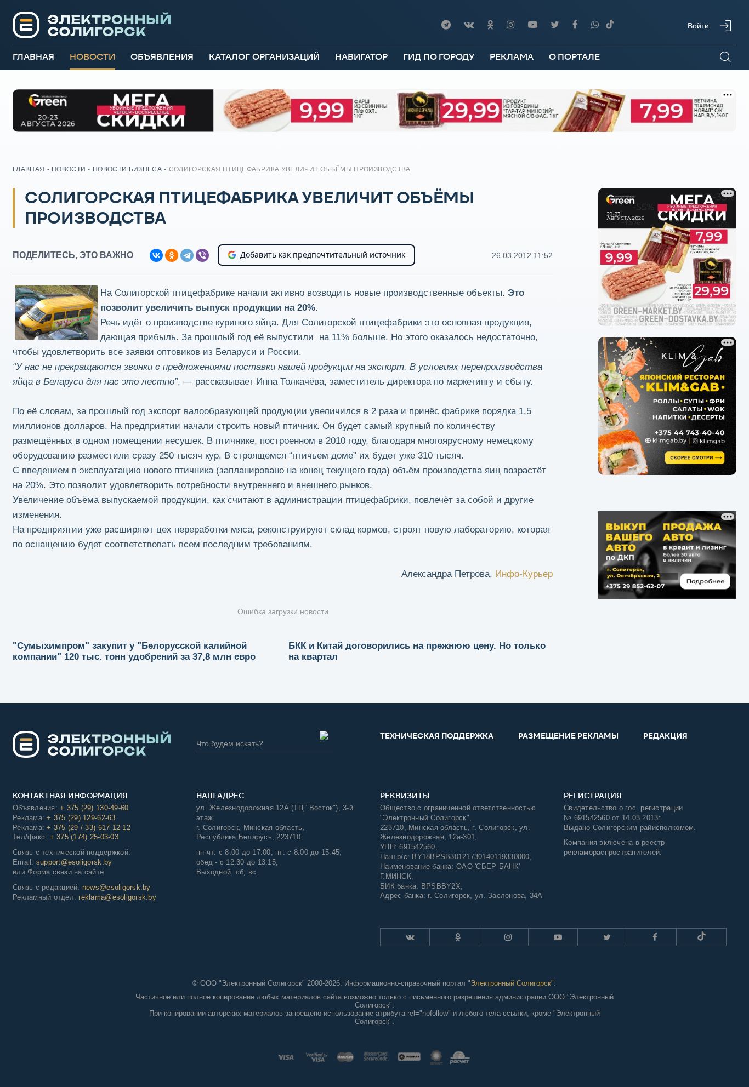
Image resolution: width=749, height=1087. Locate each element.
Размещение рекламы (568, 736)
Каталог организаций (264, 56)
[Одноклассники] (490, 25)
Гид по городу (438, 56)
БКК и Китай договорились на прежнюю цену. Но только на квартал (417, 651)
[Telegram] (446, 25)
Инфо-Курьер (524, 574)
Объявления (162, 56)
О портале (574, 56)
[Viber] (595, 25)
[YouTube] (532, 25)
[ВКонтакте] (156, 255)
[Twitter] (555, 25)
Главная (33, 56)
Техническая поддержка (436, 736)
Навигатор (361, 56)
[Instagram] (511, 25)
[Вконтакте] (469, 25)
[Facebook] (575, 25)
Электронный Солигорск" (512, 983)
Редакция (665, 736)
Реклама (512, 56)
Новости (92, 56)
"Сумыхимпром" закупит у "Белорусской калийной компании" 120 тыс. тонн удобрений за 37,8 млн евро (134, 651)
